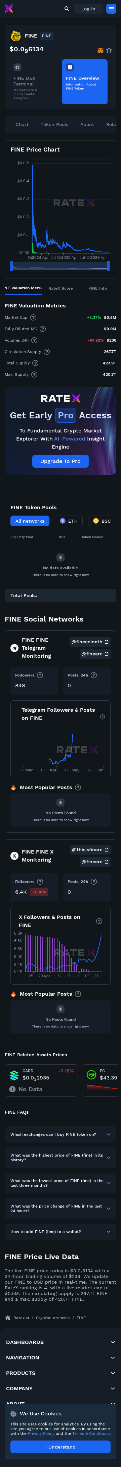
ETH (73, 521)
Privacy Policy (41, 1433)
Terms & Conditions (91, 1433)
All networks (29, 521)
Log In (88, 8)
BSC (106, 521)
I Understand (60, 1447)
